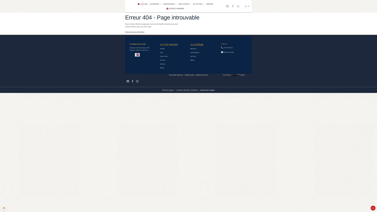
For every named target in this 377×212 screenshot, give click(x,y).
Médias (192, 60)
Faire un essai (164, 56)
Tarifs (161, 52)
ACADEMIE (154, 4)
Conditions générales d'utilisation (187, 90)
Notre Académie (194, 52)
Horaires (162, 48)
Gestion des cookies (207, 90)
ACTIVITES (198, 4)
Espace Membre (176, 8)
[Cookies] (4, 208)
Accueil (144, 4)
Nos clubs (193, 56)
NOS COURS (184, 4)
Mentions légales (168, 90)
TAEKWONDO (169, 4)
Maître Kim (193, 48)
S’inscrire (162, 60)
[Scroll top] (373, 208)
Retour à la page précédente (134, 32)
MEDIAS (209, 4)
